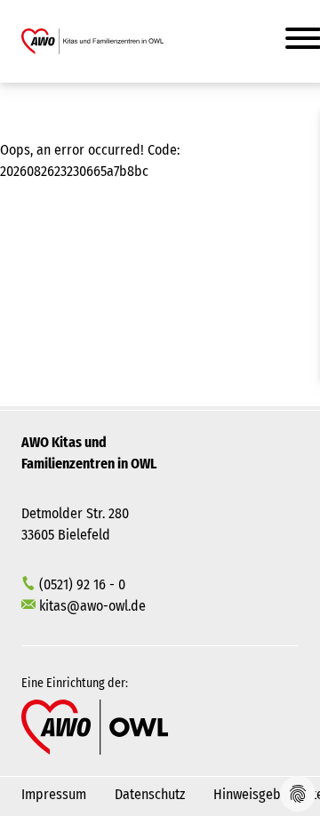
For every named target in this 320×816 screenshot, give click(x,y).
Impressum (53, 794)
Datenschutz (150, 794)
